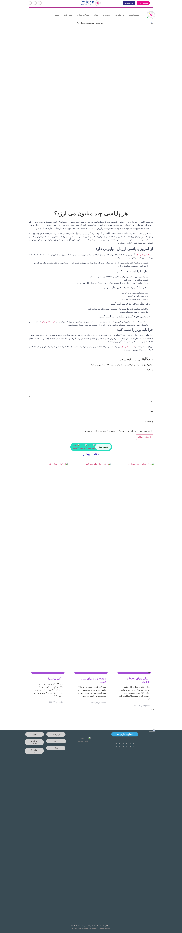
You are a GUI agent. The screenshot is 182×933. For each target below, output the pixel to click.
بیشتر (57, 15)
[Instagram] (35, 3)
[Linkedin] (30, 3)
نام (151, 401)
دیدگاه (150, 370)
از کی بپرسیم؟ (55, 678)
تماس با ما (68, 15)
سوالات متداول (83, 15)
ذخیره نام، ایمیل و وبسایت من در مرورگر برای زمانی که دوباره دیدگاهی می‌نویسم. (117, 431)
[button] (143, 3)
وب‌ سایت (149, 421)
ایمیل (150, 411)
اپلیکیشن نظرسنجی (143, 254)
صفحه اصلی (134, 15)
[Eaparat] (40, 3)
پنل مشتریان (119, 15)
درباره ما (106, 15)
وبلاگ (96, 15)
